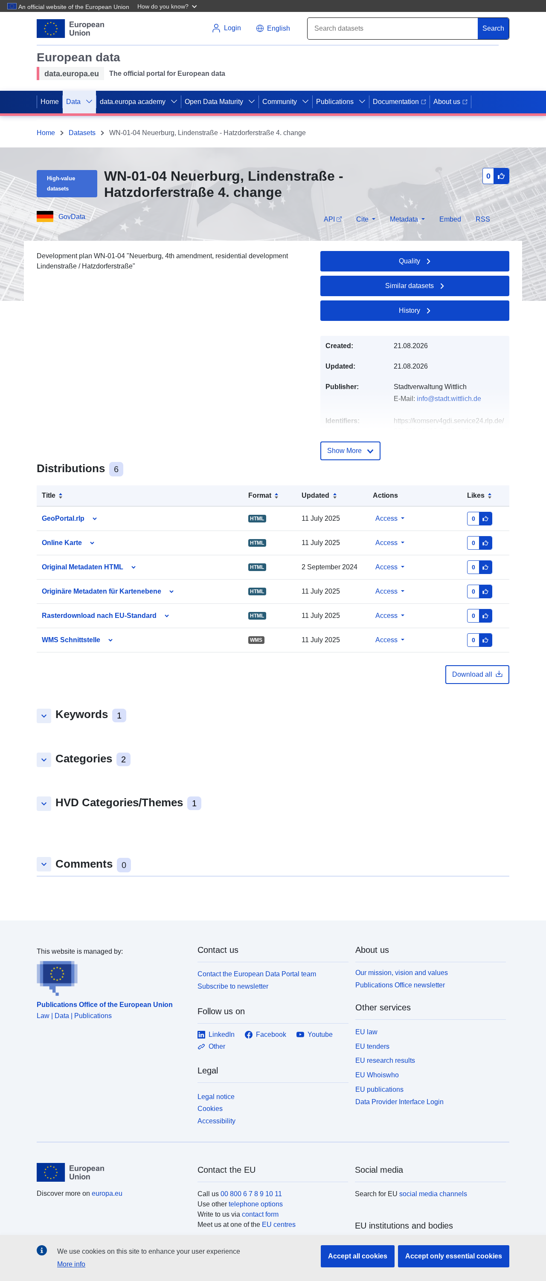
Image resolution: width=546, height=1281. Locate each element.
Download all (472, 674)
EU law (366, 1032)
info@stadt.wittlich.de (449, 398)
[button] (168, 6)
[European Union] (112, 1172)
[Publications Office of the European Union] (112, 976)
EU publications (379, 1089)
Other (217, 1046)
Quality (409, 261)
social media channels (433, 1193)
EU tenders (372, 1046)
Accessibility (216, 1121)
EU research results (385, 1060)
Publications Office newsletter (400, 985)
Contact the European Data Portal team (256, 974)
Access (386, 518)
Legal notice (216, 1096)
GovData (71, 216)
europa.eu (107, 1193)
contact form (260, 1214)
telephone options (256, 1204)
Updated (315, 495)
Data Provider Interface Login (399, 1101)
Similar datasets (409, 285)
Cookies (210, 1108)
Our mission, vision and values (401, 972)
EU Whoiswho (377, 1075)
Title (48, 495)
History (409, 310)
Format (259, 495)
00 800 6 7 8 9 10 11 (251, 1193)
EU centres (279, 1224)
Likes (476, 495)
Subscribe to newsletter (232, 986)
